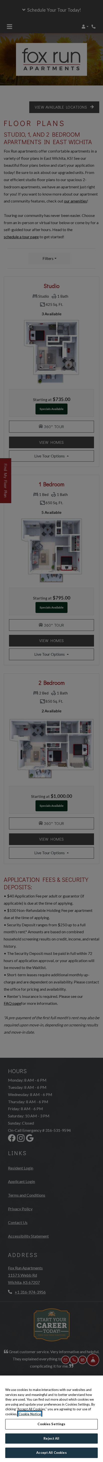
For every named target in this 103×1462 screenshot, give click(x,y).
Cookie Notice (29, 1414)
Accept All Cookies (51, 1453)
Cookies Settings (51, 1424)
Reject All (51, 1438)
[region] (51, 1419)
